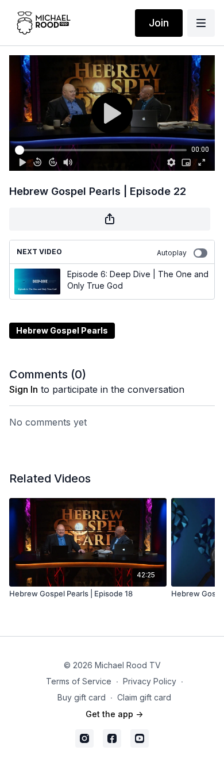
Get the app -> (114, 714)
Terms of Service (78, 681)
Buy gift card (81, 697)
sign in (23, 389)
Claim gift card (144, 697)
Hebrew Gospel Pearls (62, 330)
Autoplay (172, 252)
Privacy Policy (149, 681)
